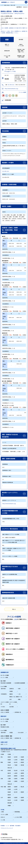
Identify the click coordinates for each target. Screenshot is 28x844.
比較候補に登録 (4, 22)
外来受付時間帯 (6, 196)
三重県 (9, 778)
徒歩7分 (22, 445)
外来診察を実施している (8, 258)
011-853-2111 (11, 84)
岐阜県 (9, 776)
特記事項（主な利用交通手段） (9, 448)
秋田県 (9, 759)
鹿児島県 (10, 803)
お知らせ (3, 817)
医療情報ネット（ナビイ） (8, 2)
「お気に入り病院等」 (18, 18)
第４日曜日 (15, 217)
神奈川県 (10, 768)
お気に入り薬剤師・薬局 (6, 738)
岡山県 (22, 786)
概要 (7, 39)
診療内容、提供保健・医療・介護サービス (21, 51)
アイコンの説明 (22, 92)
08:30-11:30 (5, 199)
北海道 (9, 754)
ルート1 (4, 442)
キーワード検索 (4, 677)
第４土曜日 (9, 217)
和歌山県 (10, 784)
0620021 (4, 139)
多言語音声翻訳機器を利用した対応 (10, 518)
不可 (3, 521)
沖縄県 (9, 805)
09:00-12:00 (5, 193)
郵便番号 (4, 136)
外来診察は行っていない (8, 307)
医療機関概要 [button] (6, 63)
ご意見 (2, 811)
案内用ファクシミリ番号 (8, 174)
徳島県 (9, 792)
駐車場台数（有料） (7, 470)
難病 (19, 699)
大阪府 (9, 781)
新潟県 (9, 770)
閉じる (14, 609)
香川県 (15, 792)
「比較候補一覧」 (13, 24)
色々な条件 (21, 732)
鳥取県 (9, 786)
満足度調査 (17, 811)
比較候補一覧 (18, 712)
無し (3, 545)
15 (3, 479)
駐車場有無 (5, 464)
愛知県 (22, 776)
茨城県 (9, 762)
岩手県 (15, 757)
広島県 (9, 789)
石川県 (22, 770)
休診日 (4, 212)
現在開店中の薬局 (5, 727)
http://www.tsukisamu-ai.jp (11, 88)
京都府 (22, 778)
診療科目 (11, 688)
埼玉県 (9, 765)
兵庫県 (15, 781)
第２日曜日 (19, 215)
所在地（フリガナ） (7, 150)
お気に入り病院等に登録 (6, 16)
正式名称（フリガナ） (7, 113)
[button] (14, 107)
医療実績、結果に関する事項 (21, 56)
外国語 (11, 691)
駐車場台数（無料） (7, 476)
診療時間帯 (5, 190)
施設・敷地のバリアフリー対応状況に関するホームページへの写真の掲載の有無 (13, 541)
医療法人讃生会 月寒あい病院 (9, 124)
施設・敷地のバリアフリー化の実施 (10, 534)
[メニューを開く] (26, 2)
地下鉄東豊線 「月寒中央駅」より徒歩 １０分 (13, 451)
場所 (19, 688)
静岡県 (15, 776)
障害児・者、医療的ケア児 (15, 696)
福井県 (9, 773)
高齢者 (11, 694)
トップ (2, 5)
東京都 (22, 765)
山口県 (15, 789)
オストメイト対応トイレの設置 (9, 556)
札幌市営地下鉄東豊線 (7, 445)
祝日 (10, 218)
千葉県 (15, 765)
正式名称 (4, 121)
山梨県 (15, 773)
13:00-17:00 (12, 193)
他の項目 (11, 706)
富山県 (15, 770)
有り (3, 467)
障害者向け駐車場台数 (7, 482)
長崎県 (22, 797)
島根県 (15, 786)
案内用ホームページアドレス (9, 500)
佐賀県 (15, 797)
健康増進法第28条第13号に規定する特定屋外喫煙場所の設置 (13, 581)
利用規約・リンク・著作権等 (7, 825)
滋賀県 (15, 778)
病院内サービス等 (21, 45)
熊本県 (9, 800)
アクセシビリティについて (7, 828)
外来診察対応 (5, 255)
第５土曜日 (21, 217)
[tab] (7, 39)
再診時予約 (5, 249)
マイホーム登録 (4, 814)
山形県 (15, 759)
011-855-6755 (5, 177)
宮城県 (22, 757)
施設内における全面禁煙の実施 (9, 574)
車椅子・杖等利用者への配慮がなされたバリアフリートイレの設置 (13, 549)
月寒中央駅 (16, 445)
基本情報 (21, 39)
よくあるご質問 (18, 817)
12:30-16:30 (12, 199)
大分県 (15, 800)
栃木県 (15, 762)
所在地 (4, 142)
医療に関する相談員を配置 (8, 598)
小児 (19, 694)
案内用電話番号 (6, 168)
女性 (10, 699)
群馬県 (22, 762)
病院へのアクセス (7, 45)
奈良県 (22, 781)
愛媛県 (22, 792)
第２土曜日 (13, 215)
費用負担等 (7, 50)
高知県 (9, 795)
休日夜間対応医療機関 (20, 683)
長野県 (22, 773)
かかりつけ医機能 (7, 56)
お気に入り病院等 (5, 712)
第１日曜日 (7, 215)
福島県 (22, 759)
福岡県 (9, 797)
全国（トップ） (4, 744)
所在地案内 (17, 825)
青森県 (9, 757)
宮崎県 (22, 800)
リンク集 (3, 820)
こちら (15, 619)
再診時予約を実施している (8, 252)
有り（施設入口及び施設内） (9, 537)
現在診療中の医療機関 (6, 683)
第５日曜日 (5, 218)
